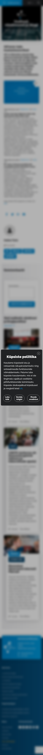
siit (21, 388)
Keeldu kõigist (19, 398)
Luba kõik (7, 398)
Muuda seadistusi (33, 398)
